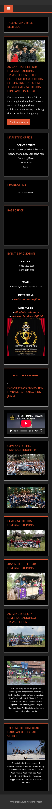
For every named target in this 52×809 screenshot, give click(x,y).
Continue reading (18, 122)
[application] (26, 423)
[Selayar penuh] (40, 430)
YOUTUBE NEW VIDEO (26, 375)
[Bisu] (36, 430)
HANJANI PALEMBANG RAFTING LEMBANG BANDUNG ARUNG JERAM (25, 392)
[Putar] (11, 430)
